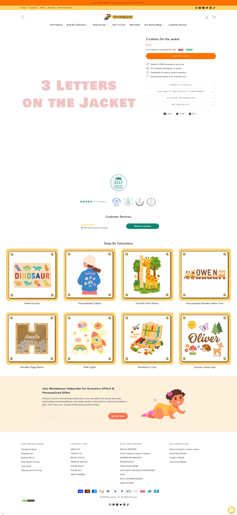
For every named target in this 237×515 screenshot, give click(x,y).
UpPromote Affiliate (178, 462)
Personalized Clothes (89, 303)
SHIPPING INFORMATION (130, 457)
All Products (56, 24)
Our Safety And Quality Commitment (180, 92)
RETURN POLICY (127, 462)
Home (23, 8)
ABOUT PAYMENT (78, 474)
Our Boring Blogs (153, 24)
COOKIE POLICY (77, 466)
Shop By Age (99, 24)
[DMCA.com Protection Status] (118, 500)
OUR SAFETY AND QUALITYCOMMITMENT (137, 470)
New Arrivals (119, 24)
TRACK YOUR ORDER (129, 466)
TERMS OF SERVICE (79, 462)
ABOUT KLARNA (127, 483)
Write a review (142, 226)
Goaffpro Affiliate (177, 457)
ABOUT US (75, 449)
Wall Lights (89, 367)
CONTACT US (76, 453)
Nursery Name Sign (205, 367)
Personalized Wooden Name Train (205, 303)
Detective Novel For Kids (31, 470)
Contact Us (33, 8)
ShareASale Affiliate (178, 453)
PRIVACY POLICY (78, 457)
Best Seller (135, 24)
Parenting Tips (27, 453)
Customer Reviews (178, 24)
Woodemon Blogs (29, 449)
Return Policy (181, 105)
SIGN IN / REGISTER (128, 449)
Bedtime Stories (28, 457)
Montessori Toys (147, 367)
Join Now (119, 416)
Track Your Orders (65, 8)
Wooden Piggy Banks (32, 367)
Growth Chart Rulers (147, 303)
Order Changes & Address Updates (135, 453)
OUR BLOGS (76, 470)
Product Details (180, 85)
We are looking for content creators (185, 449)
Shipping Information (181, 98)
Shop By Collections (77, 24)
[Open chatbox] (231, 510)
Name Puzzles (32, 303)
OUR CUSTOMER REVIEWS (131, 479)
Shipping (51, 8)
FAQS (42, 8)
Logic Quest (26, 466)
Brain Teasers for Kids (30, 462)
